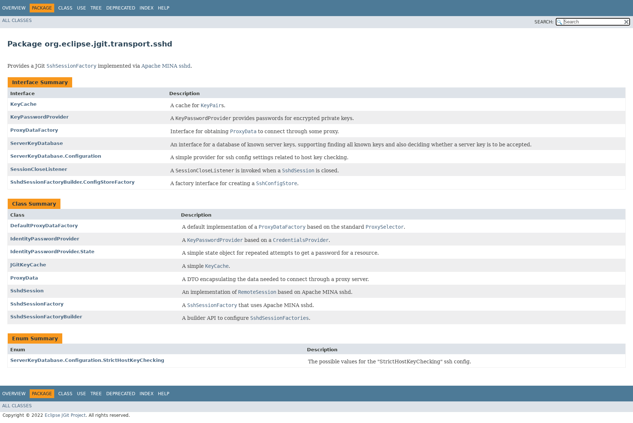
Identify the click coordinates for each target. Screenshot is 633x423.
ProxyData (24, 278)
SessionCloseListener (38, 169)
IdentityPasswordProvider (44, 239)
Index (146, 8)
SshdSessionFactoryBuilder (46, 316)
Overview (14, 8)
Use (81, 8)
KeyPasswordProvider (39, 117)
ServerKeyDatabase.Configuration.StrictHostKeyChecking (87, 360)
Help (163, 8)
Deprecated (120, 8)
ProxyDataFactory (34, 130)
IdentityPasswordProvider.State (52, 251)
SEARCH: (544, 22)
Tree (96, 8)
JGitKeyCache (28, 264)
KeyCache (23, 104)
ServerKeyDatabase (36, 143)
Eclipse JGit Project (65, 415)
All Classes (17, 20)
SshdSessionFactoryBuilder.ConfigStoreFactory (72, 182)
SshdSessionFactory (36, 304)
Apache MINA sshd (165, 66)
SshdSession (27, 290)
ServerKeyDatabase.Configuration (55, 156)
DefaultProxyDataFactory (44, 225)
